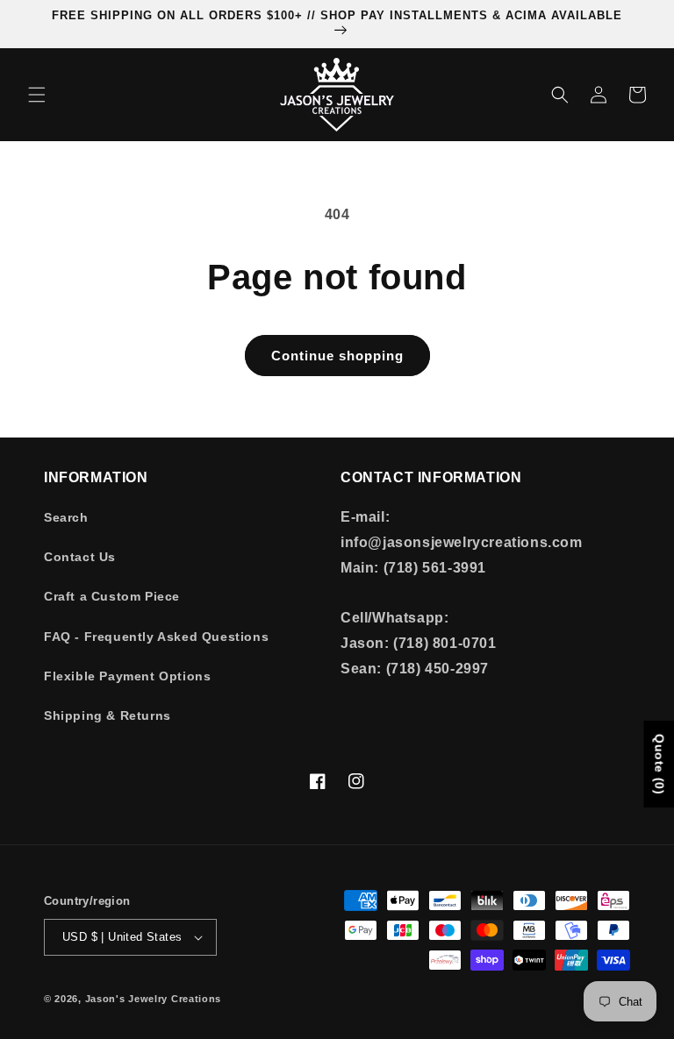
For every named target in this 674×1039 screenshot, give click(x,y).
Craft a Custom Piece (112, 596)
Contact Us (80, 557)
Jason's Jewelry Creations (153, 998)
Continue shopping (337, 355)
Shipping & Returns (107, 715)
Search (66, 517)
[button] (37, 94)
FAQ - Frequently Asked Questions (156, 637)
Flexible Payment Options (127, 676)
